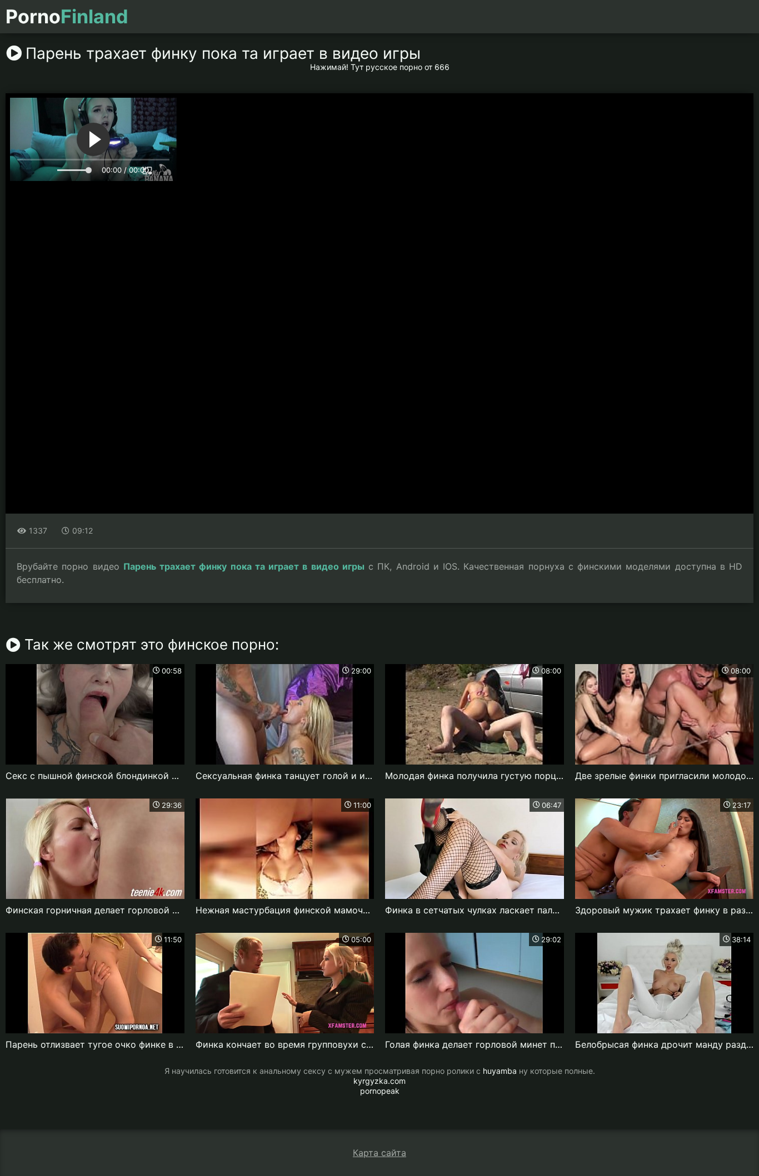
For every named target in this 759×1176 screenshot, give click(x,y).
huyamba (500, 1071)
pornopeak (380, 1090)
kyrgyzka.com (379, 1080)
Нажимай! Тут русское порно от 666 (380, 67)
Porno (67, 17)
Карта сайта (379, 1152)
